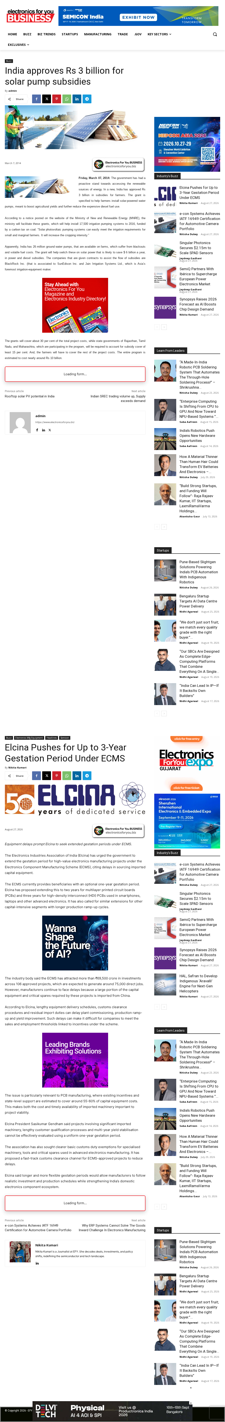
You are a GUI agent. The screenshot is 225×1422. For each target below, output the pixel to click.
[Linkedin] (77, 99)
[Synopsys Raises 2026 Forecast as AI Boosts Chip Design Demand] (165, 308)
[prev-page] (157, 327)
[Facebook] (36, 99)
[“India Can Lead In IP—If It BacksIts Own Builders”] (165, 694)
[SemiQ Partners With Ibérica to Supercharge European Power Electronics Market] (165, 277)
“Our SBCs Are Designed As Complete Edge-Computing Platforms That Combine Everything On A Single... (200, 661)
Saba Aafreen (188, 421)
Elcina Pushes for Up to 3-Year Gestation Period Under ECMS (199, 192)
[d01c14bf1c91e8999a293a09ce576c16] (187, 170)
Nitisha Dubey (189, 234)
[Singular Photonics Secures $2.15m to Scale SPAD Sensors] (165, 251)
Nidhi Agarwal (189, 611)
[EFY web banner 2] (138, 25)
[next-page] (164, 327)
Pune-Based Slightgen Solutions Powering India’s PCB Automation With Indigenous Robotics (199, 572)
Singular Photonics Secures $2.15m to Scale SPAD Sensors (196, 248)
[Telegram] (87, 99)
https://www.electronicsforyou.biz (54, 422)
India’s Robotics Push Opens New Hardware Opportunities (197, 435)
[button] (215, 34)
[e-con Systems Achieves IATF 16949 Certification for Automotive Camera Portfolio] (165, 222)
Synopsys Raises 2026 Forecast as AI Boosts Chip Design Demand (198, 304)
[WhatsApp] (66, 99)
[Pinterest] (56, 99)
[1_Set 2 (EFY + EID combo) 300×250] (75, 331)
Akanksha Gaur (190, 516)
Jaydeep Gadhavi (191, 258)
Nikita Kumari (189, 203)
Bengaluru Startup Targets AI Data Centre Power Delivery (198, 601)
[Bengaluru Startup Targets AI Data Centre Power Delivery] (165, 605)
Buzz (9, 61)
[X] (46, 99)
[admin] (20, 422)
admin (12, 90)
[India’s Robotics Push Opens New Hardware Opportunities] (165, 439)
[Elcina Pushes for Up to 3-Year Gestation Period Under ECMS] (165, 196)
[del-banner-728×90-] (112, 1420)
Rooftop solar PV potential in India (29, 396)
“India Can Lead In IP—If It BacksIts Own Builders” (199, 690)
